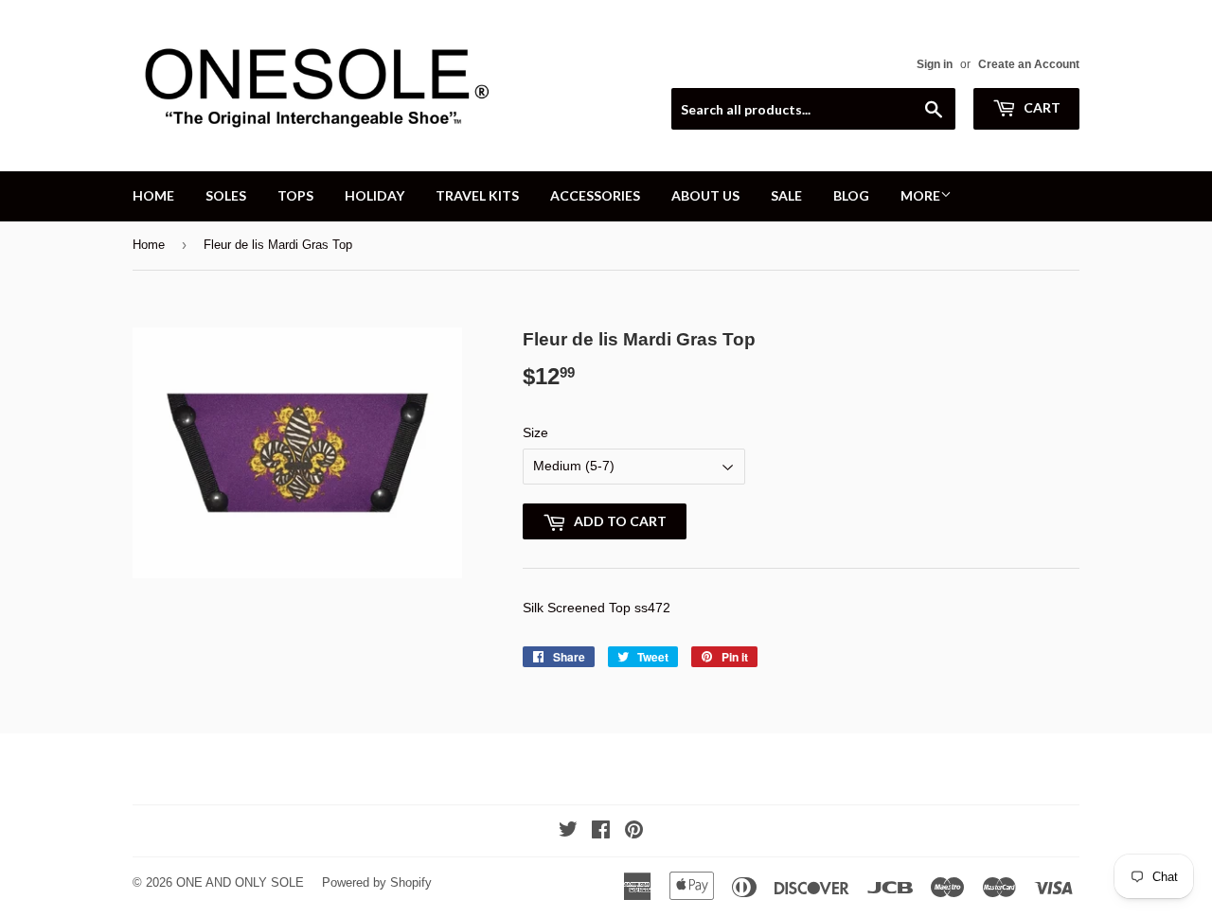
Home (149, 245)
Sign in (935, 64)
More (920, 195)
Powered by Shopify (377, 882)
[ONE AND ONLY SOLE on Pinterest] (634, 831)
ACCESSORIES (595, 195)
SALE (786, 195)
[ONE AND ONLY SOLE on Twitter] (568, 831)
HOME (153, 195)
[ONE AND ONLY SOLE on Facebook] (601, 831)
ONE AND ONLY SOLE (240, 882)
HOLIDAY (374, 195)
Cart (1040, 107)
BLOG (851, 195)
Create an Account (1028, 64)
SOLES (225, 195)
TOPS (295, 195)
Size (535, 432)
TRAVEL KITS (477, 195)
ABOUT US (705, 195)
